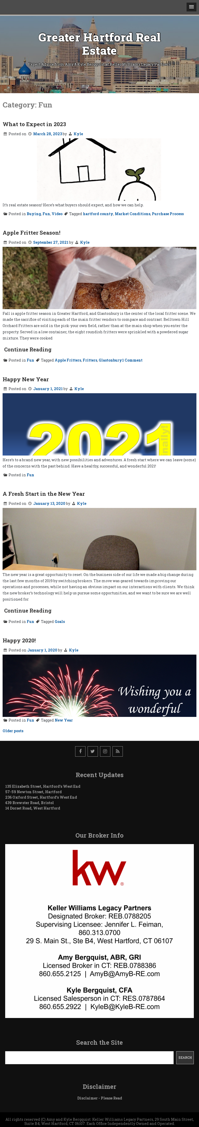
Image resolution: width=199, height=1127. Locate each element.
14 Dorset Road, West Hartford (32, 808)
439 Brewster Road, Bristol (29, 802)
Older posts (13, 730)
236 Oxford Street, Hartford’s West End (41, 797)
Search (185, 1057)
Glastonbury (110, 360)
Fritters (90, 360)
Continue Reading (28, 349)
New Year (64, 720)
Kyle (78, 133)
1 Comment (132, 360)
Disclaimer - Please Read (99, 1098)
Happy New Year (26, 379)
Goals (60, 621)
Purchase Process (168, 213)
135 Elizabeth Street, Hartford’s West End (42, 786)
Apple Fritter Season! (31, 232)
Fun (46, 213)
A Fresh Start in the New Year (44, 493)
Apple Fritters (68, 360)
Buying (34, 213)
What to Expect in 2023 (34, 124)
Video (57, 213)
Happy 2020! (19, 640)
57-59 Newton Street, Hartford (33, 791)
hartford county (98, 213)
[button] (191, 7)
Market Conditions (132, 213)
